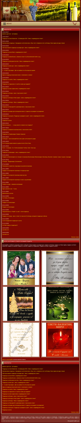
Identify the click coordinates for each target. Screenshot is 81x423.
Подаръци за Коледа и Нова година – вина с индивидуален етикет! (19, 398)
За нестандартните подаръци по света (12, 220)
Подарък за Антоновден (8, 207)
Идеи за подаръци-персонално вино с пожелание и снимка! (17, 387)
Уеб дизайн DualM (73, 421)
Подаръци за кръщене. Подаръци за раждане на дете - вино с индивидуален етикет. (23, 407)
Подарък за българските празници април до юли (14, 175)
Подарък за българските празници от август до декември (16, 179)
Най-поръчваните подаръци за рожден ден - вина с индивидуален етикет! (20, 373)
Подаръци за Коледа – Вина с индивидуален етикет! (15, 400)
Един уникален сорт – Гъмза (9, 188)
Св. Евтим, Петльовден (8, 197)
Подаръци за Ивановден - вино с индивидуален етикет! (16, 152)
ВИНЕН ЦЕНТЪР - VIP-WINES (9, 366)
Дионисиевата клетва (7, 193)
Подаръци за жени (7, 409)
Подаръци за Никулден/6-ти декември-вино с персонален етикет (18, 403)
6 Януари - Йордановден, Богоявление (12, 161)
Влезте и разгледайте (7, 359)
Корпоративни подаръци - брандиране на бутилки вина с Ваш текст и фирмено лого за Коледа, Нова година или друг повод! (33, 371)
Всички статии (75, 412)
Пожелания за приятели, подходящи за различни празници (17, 166)
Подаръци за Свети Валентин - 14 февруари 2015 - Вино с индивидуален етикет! (22, 368)
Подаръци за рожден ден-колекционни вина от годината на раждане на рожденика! (23, 405)
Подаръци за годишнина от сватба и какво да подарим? (16, 391)
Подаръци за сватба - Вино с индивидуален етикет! (15, 389)
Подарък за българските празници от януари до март (15, 170)
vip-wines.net (5, 229)
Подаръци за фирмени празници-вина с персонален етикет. (17, 129)
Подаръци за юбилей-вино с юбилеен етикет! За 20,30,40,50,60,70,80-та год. (21, 378)
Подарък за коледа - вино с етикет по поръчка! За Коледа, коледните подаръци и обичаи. (24, 216)
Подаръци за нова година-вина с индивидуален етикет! (16, 393)
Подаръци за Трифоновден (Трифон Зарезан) (13, 134)
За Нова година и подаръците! (10, 225)
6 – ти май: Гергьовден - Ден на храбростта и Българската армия (18, 384)
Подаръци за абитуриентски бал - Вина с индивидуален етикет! (18, 380)
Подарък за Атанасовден (8, 202)
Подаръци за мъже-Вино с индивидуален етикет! (14, 375)
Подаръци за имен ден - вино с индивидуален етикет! (15, 382)
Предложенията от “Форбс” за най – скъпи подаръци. (15, 211)
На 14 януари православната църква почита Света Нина (16, 143)
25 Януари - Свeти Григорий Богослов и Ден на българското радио (19, 138)
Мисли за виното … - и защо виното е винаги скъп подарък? (17, 125)
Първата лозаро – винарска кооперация (12, 184)
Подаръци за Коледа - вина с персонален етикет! (14, 396)
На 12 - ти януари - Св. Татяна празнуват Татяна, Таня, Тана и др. (19, 147)
